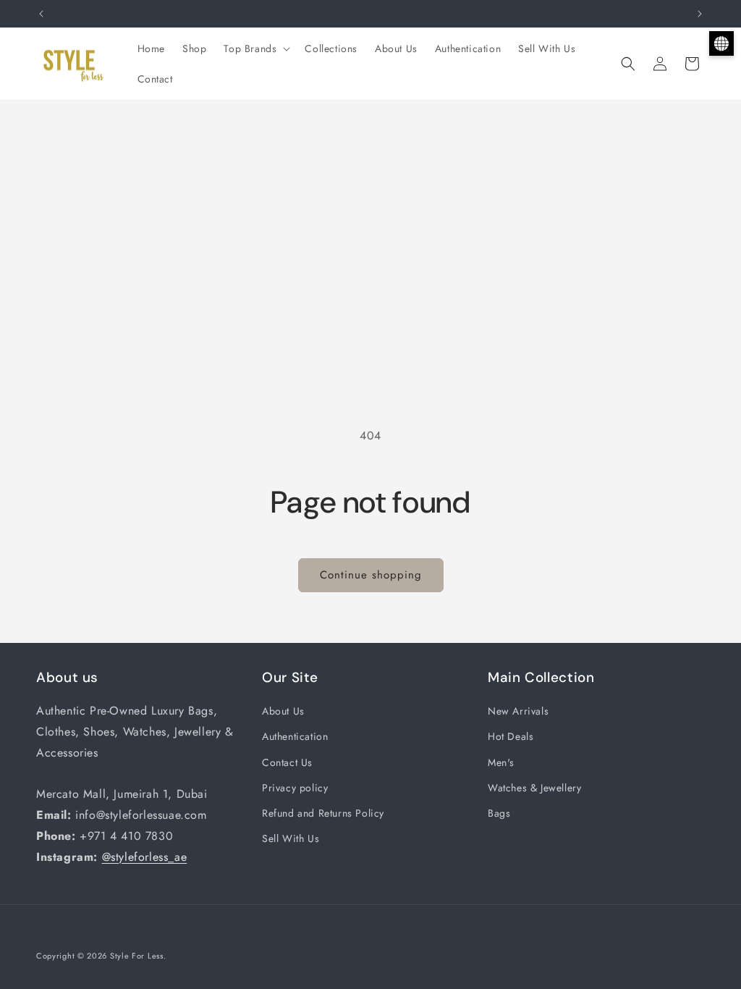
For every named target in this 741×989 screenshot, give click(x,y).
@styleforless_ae (144, 857)
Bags (499, 813)
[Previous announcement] (41, 14)
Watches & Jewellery (534, 787)
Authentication (295, 736)
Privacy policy (295, 787)
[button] (255, 48)
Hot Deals (510, 736)
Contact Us (287, 762)
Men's (501, 762)
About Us (283, 711)
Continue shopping (371, 575)
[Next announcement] (700, 14)
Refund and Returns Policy (323, 813)
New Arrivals (518, 711)
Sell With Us (290, 838)
